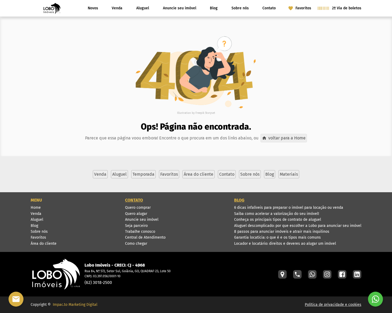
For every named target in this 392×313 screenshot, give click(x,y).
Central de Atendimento (145, 237)
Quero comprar (138, 207)
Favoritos (38, 237)
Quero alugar (136, 213)
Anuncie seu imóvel (179, 8)
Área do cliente (44, 243)
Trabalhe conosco (140, 231)
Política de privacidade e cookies (333, 304)
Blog (214, 8)
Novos (93, 8)
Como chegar (136, 243)
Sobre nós (240, 8)
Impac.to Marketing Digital (75, 304)
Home (36, 207)
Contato (269, 8)
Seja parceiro (136, 225)
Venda (117, 8)
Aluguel (142, 8)
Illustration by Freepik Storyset (196, 113)
